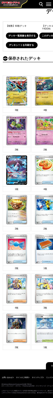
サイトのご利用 (22, 377)
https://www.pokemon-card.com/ (23, 392)
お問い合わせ (7, 377)
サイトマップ (37, 377)
